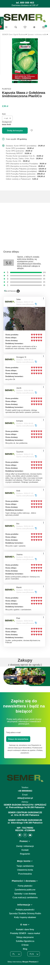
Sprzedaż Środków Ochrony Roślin (25, 913)
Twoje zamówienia (25, 866)
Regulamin (25, 854)
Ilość (4, 114)
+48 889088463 (25, 791)
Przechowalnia (25, 874)
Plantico (6, 89)
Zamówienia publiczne (25, 890)
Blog (25, 949)
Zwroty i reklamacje (25, 846)
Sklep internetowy (22, 962)
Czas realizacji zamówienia (25, 897)
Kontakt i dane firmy (25, 929)
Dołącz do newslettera (18, 739)
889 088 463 (27, 2)
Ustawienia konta (25, 870)
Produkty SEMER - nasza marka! (25, 933)
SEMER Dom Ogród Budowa (13, 34)
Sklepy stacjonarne (25, 937)
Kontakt (25, 850)
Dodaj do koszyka (15, 131)
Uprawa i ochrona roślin (37, 34)
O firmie (25, 945)
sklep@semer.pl (25, 798)
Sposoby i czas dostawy (25, 894)
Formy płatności (25, 886)
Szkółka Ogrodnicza (25, 941)
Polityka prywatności (25, 910)
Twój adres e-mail (13, 732)
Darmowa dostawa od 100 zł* (25, 5)
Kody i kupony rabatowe (25, 917)
